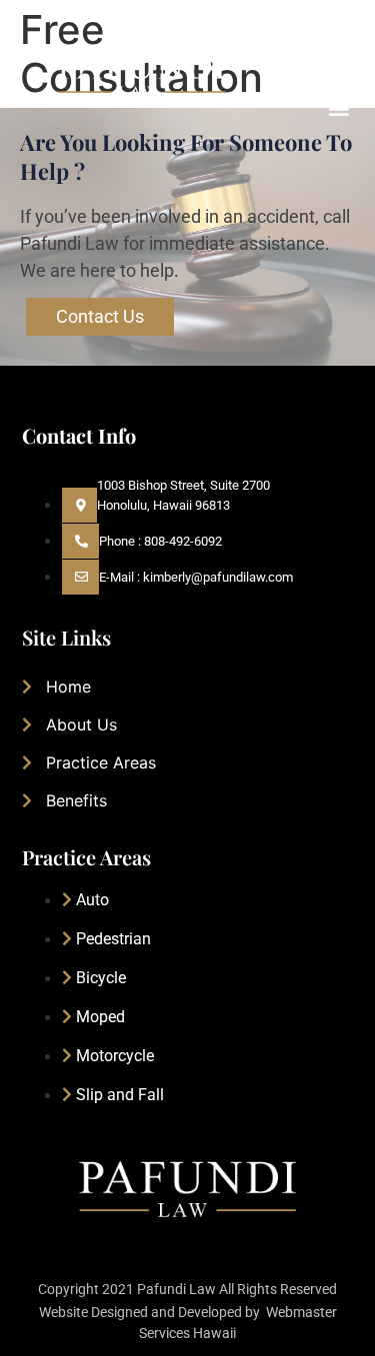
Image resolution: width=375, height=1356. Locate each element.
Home (68, 686)
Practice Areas (101, 762)
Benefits (76, 800)
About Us (81, 724)
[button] (338, 107)
